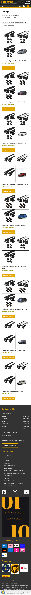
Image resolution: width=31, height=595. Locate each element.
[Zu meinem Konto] (23, 6)
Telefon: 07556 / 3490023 (9, 433)
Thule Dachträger (6, 17)
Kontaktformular (6, 435)
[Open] (3, 6)
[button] (3, 592)
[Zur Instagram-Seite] (15, 492)
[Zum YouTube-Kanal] (26, 492)
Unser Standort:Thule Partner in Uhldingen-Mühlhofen (13, 439)
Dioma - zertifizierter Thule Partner (10, 15)
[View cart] (28, 6)
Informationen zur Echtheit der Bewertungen (15, 593)
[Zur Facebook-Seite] (4, 492)
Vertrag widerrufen (10, 445)
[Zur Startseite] (15, 2)
